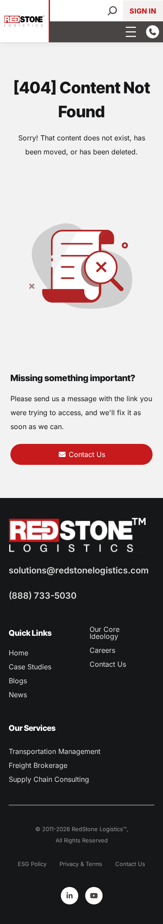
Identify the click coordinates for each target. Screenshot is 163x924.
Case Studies (30, 666)
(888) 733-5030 (43, 595)
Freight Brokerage (38, 765)
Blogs (18, 680)
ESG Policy (32, 863)
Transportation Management (54, 751)
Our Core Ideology (105, 633)
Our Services (32, 728)
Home (18, 652)
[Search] (112, 10)
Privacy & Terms (81, 863)
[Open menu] (131, 32)
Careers (102, 650)
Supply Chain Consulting (49, 779)
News (18, 694)
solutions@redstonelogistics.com (79, 570)
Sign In (143, 11)
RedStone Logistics (97, 828)
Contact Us (86, 454)
